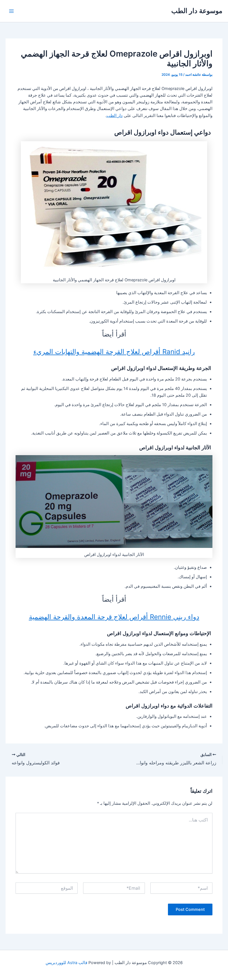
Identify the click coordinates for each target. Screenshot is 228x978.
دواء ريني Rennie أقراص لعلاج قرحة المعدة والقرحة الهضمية (114, 617)
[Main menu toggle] (11, 11)
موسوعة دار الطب (196, 11)
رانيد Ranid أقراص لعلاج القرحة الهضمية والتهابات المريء (114, 352)
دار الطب (114, 115)
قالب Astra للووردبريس (66, 962)
